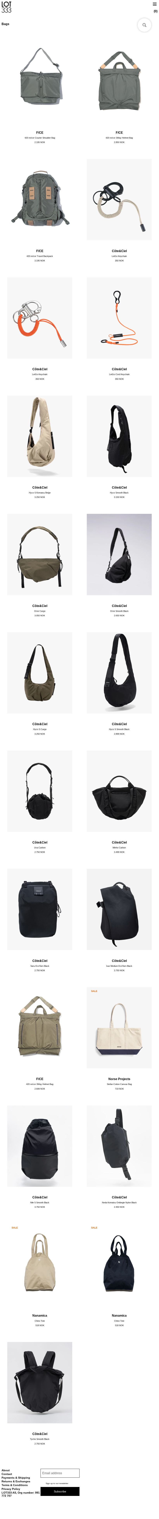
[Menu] (155, 4)
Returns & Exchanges (16, 1481)
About (6, 1470)
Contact (7, 1474)
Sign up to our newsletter (57, 1483)
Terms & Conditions (15, 1485)
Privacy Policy (11, 1488)
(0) (155, 11)
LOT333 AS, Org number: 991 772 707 (21, 1494)
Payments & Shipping (16, 1477)
